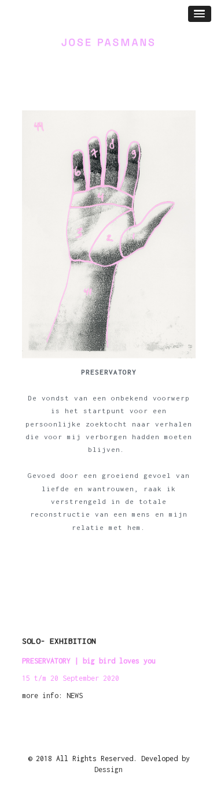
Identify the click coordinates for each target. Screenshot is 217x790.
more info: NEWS (52, 695)
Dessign (108, 769)
